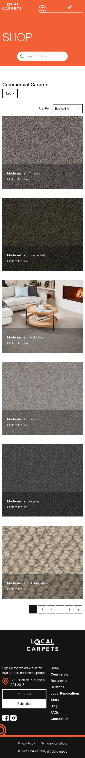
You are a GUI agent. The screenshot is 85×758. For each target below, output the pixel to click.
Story (55, 699)
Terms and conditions (54, 743)
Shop (55, 668)
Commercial (60, 674)
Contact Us (59, 719)
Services (57, 687)
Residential (59, 680)
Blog (54, 706)
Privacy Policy (26, 743)
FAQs (55, 712)
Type (9, 93)
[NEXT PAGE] (78, 609)
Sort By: (44, 108)
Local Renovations (65, 693)
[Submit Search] (22, 56)
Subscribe (24, 703)
